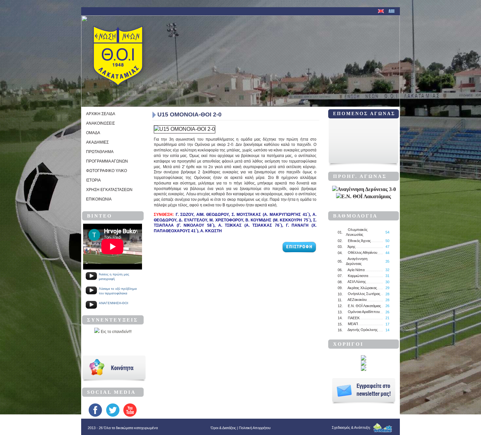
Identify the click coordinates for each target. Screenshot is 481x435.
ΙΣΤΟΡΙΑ (93, 180)
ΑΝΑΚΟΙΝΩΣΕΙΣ (100, 123)
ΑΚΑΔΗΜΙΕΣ (97, 142)
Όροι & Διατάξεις (223, 428)
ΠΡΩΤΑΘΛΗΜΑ (100, 151)
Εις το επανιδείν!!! (116, 331)
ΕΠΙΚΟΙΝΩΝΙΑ (99, 199)
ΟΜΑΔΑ (93, 132)
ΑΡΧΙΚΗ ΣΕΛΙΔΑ (100, 114)
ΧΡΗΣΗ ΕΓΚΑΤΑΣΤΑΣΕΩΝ (109, 189)
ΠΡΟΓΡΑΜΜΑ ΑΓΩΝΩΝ (107, 161)
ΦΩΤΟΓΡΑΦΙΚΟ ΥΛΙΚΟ (106, 170)
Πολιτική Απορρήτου (255, 428)
